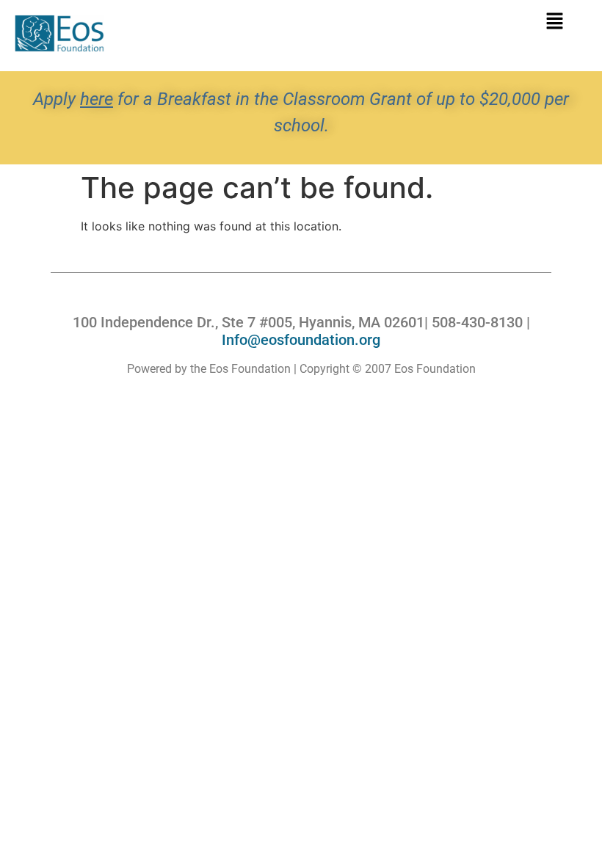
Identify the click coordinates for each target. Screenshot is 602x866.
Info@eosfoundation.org (301, 340)
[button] (554, 21)
